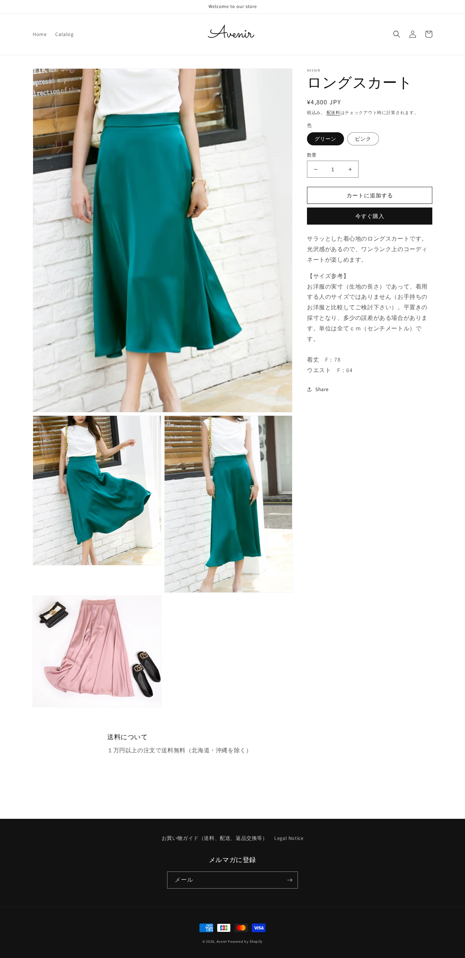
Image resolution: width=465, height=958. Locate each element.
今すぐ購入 (369, 216)
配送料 (333, 112)
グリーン (325, 139)
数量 (312, 155)
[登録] (290, 880)
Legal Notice (288, 838)
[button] (397, 34)
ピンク (363, 139)
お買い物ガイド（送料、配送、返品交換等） (215, 838)
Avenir (222, 941)
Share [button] (322, 389)
